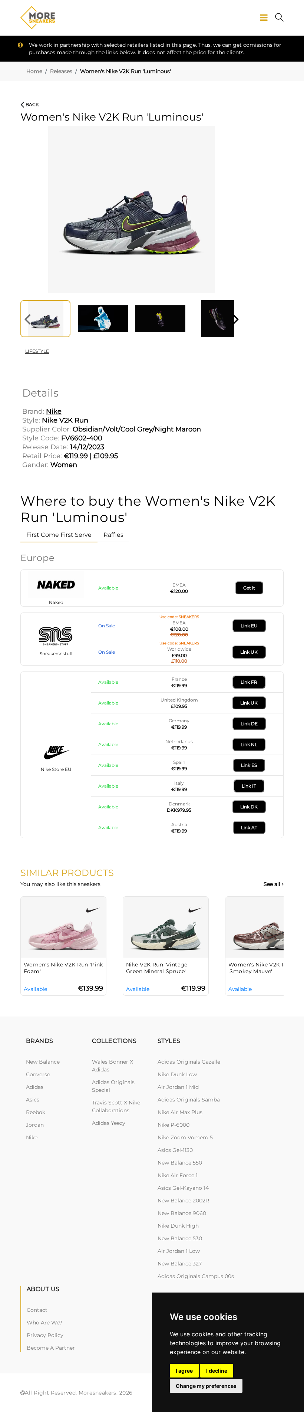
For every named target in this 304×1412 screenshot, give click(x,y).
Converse (38, 1074)
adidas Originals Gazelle (189, 1061)
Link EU (249, 625)
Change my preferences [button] (206, 1386)
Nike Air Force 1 (178, 1175)
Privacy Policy (45, 1335)
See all (273, 884)
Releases (61, 71)
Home (34, 71)
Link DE (249, 723)
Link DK (249, 807)
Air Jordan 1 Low (179, 1251)
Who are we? (44, 1322)
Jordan (35, 1125)
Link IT (249, 786)
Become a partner (51, 1347)
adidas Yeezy (108, 1123)
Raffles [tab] (113, 534)
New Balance (43, 1061)
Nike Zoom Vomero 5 (185, 1137)
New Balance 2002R (183, 1200)
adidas (34, 1087)
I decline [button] (216, 1370)
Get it (249, 588)
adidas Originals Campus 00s (196, 1276)
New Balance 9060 (182, 1213)
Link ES (249, 765)
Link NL (249, 744)
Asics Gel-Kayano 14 (183, 1188)
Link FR (249, 682)
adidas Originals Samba (189, 1099)
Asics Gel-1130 (175, 1150)
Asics (32, 1099)
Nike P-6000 (173, 1125)
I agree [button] (184, 1370)
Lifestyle (37, 351)
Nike (31, 1137)
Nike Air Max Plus (180, 1112)
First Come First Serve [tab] (59, 534)
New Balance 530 (180, 1238)
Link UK (249, 652)
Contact (37, 1310)
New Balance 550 (180, 1162)
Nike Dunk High (178, 1225)
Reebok (35, 1112)
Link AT (249, 827)
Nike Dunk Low (177, 1074)
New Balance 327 (180, 1263)
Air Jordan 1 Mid (178, 1087)
